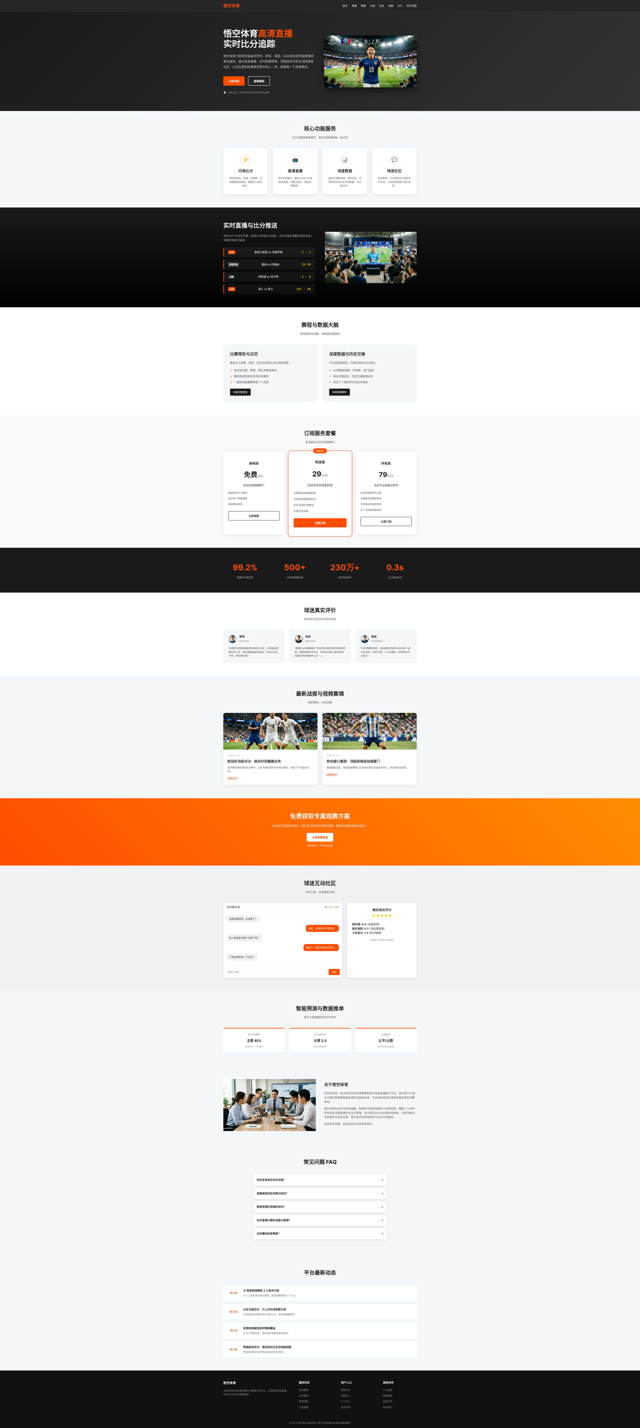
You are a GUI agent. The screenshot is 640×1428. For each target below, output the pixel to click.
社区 (381, 5)
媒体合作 (387, 1401)
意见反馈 (345, 1407)
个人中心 (345, 1401)
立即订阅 (320, 523)
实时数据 (303, 1395)
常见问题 (412, 5)
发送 (334, 972)
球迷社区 (345, 1390)
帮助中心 (345, 1395)
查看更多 (332, 774)
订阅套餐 (303, 1407)
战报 (390, 5)
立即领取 (253, 516)
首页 (345, 5)
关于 (400, 5)
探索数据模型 (339, 392)
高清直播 (303, 1390)
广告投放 (387, 1390)
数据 (363, 5)
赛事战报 (303, 1401)
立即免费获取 (320, 837)
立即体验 (234, 81)
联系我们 (387, 1407)
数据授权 (387, 1395)
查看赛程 (259, 81)
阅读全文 (233, 778)
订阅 (372, 5)
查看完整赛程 (240, 392)
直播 (354, 5)
